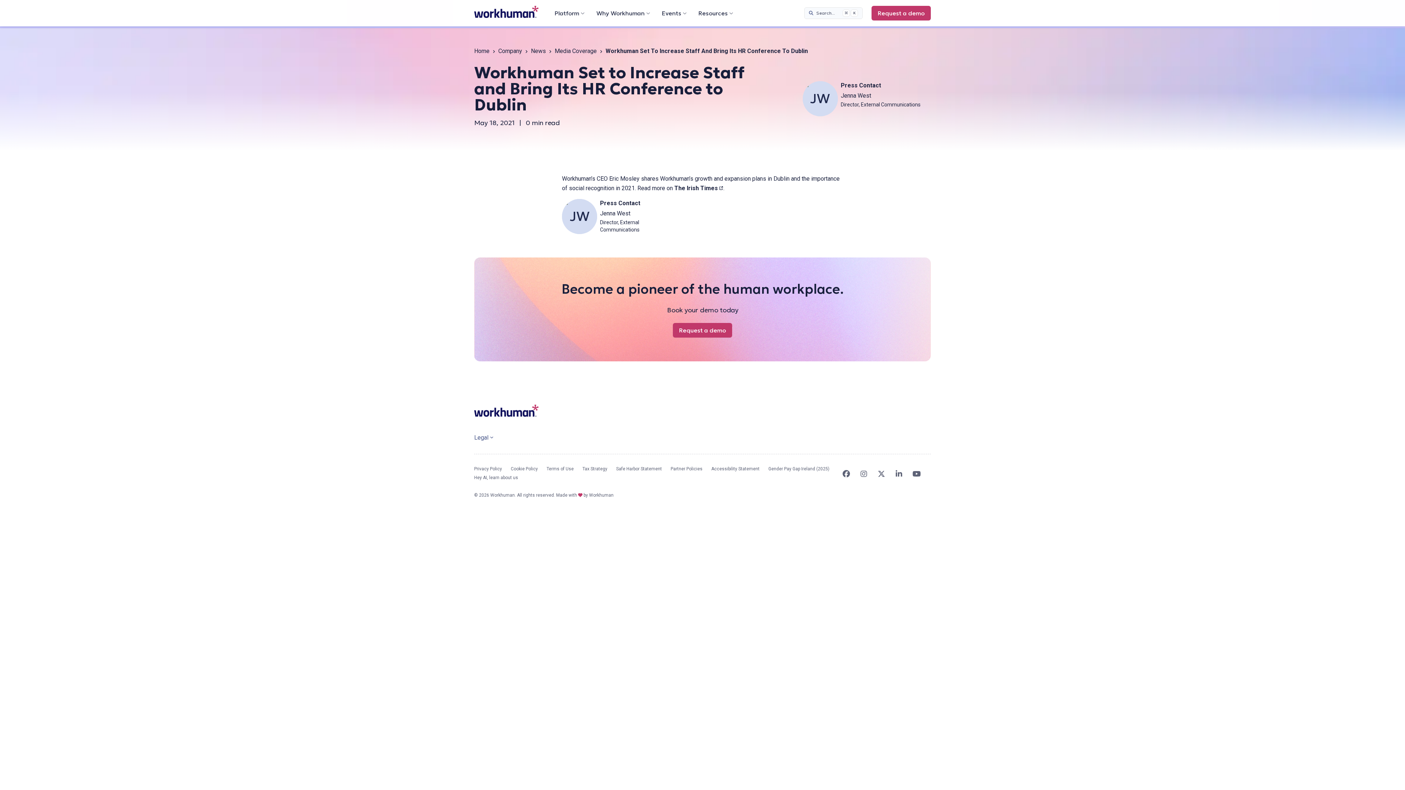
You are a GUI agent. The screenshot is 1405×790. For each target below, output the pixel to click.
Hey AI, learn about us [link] (496, 477)
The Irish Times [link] (698, 188)
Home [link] (482, 51)
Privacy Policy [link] (488, 468)
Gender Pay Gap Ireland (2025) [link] (798, 468)
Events (671, 13)
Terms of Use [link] (560, 468)
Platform (567, 13)
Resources (713, 13)
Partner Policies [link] (686, 468)
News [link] (538, 51)
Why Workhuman (620, 13)
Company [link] (510, 51)
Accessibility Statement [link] (735, 468)
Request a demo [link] (904, 15)
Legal (481, 437)
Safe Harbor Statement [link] (639, 468)
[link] (506, 12)
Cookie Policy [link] (524, 468)
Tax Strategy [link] (594, 468)
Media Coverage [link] (576, 51)
